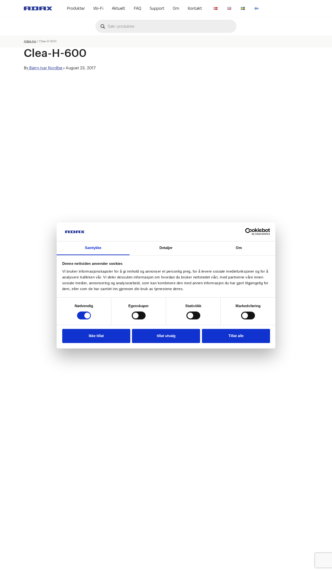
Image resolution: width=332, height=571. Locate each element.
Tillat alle (236, 336)
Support (157, 8)
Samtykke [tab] (93, 248)
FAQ (137, 8)
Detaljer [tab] (166, 248)
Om (176, 8)
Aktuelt (118, 8)
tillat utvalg (166, 336)
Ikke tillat (96, 336)
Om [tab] (239, 248)
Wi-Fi (98, 8)
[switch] (139, 316)
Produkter (76, 8)
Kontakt (195, 8)
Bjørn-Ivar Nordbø (45, 68)
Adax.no (30, 41)
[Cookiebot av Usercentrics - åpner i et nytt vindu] (248, 231)
